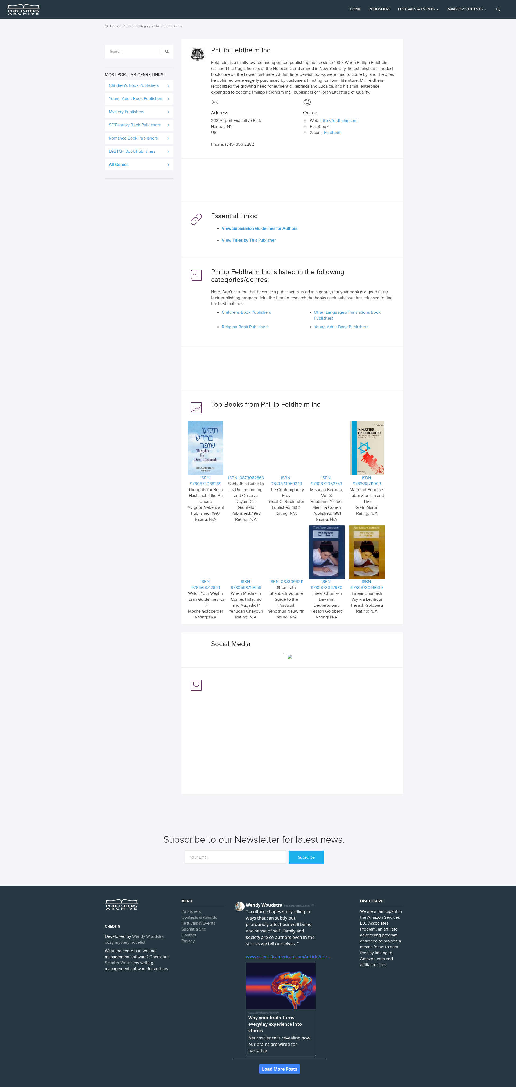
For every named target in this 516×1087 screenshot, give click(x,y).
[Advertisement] (292, 181)
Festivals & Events (416, 9)
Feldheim (333, 132)
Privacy (188, 941)
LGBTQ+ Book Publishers (132, 151)
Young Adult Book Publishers (136, 98)
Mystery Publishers (126, 112)
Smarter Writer (118, 963)
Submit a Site (193, 929)
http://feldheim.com (338, 120)
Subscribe (306, 857)
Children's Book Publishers (134, 85)
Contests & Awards (199, 917)
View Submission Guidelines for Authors (259, 228)
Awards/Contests (465, 9)
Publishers (379, 9)
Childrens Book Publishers (246, 312)
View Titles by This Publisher (249, 240)
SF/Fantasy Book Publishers (135, 125)
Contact (188, 935)
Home (355, 9)
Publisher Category (136, 26)
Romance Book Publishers (133, 138)
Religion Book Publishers (245, 327)
